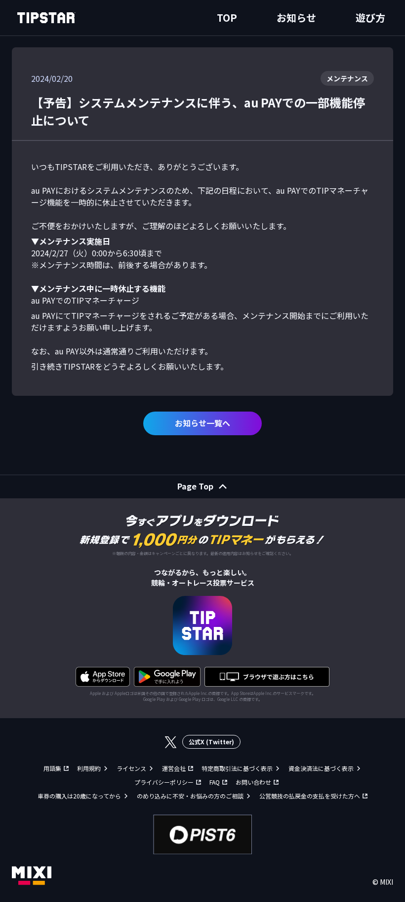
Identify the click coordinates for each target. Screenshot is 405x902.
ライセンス (131, 768)
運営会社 (174, 768)
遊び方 (370, 17)
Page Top (195, 486)
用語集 (52, 768)
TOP (227, 17)
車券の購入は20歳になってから (79, 796)
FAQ (214, 782)
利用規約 (89, 768)
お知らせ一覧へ (202, 423)
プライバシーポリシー (164, 782)
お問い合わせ (253, 782)
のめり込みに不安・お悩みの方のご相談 (190, 796)
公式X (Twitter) (211, 741)
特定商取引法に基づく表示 (237, 768)
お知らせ (296, 17)
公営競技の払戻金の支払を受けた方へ (309, 796)
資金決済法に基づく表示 (321, 768)
